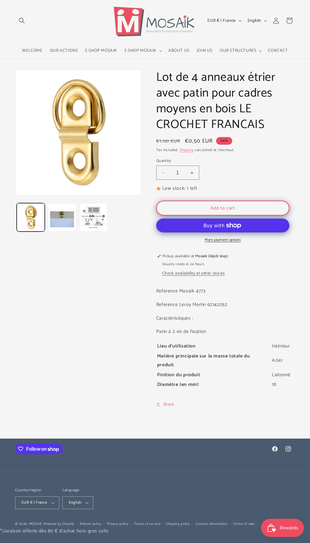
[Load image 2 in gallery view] (62, 217)
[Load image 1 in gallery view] (31, 217)
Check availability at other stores (193, 273)
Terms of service (147, 524)
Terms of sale (243, 524)
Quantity (163, 161)
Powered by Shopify (58, 524)
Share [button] (168, 404)
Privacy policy (118, 524)
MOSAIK (35, 524)
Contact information (211, 524)
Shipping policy (178, 524)
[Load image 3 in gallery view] (93, 217)
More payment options (223, 240)
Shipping (186, 150)
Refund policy (90, 524)
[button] (21, 20)
